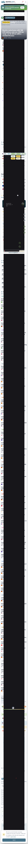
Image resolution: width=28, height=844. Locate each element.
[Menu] (25, 2)
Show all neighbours (13, 252)
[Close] (25, 6)
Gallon (24, 147)
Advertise (3, 794)
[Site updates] (22, 2)
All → (24, 237)
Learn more (13, 836)
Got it (14, 840)
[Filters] (24, 14)
